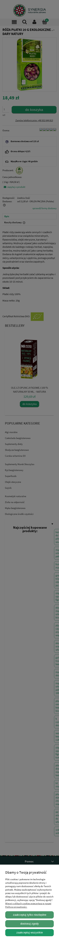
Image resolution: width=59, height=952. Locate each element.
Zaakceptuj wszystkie (29, 932)
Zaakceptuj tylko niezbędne (29, 914)
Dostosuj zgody (29, 923)
